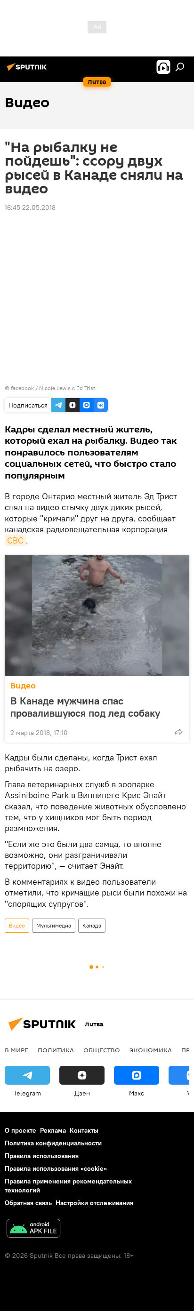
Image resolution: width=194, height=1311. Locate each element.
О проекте (20, 1130)
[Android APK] (33, 1229)
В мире (16, 1050)
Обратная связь (28, 1203)
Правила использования (42, 1155)
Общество (101, 1050)
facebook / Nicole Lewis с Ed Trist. (54, 388)
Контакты (84, 1130)
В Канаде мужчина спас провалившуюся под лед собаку (85, 707)
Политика (56, 1050)
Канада (91, 925)
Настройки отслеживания (94, 1203)
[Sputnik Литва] (28, 70)
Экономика (150, 1050)
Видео (23, 686)
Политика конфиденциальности (53, 1143)
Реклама (53, 1130)
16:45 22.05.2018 (30, 207)
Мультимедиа (53, 925)
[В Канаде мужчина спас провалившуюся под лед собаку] (97, 615)
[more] (178, 731)
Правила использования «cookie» (56, 1168)
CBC (15, 540)
